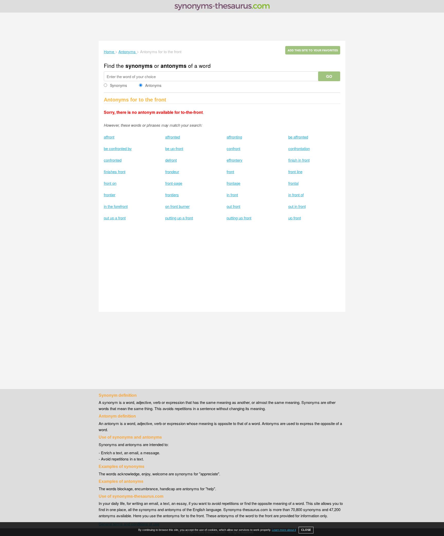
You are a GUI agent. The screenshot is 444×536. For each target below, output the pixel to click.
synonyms (139, 65)
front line (295, 171)
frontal (293, 183)
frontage (233, 183)
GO (329, 76)
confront (233, 148)
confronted (113, 160)
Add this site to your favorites (313, 50)
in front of (296, 194)
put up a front (115, 217)
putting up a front (179, 217)
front (230, 171)
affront (109, 137)
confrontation (299, 148)
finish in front (299, 160)
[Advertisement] (222, 26)
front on (110, 183)
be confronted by (118, 148)
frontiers (172, 194)
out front (233, 206)
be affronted (298, 137)
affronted (172, 137)
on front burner (177, 206)
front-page (173, 183)
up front (294, 217)
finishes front (114, 171)
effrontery (235, 160)
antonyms (174, 65)
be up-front (174, 148)
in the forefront (116, 206)
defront (171, 160)
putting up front (239, 217)
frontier (109, 194)
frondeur (172, 171)
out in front (297, 206)
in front (232, 194)
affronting (234, 137)
